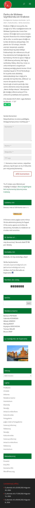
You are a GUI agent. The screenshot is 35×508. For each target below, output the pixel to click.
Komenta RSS (8, 468)
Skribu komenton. (24, 23)
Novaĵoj (6, 408)
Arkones (7, 394)
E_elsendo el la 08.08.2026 (14, 500)
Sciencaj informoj (10, 425)
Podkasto (7, 388)
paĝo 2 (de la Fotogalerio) (13, 422)
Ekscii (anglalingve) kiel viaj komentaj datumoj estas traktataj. (17, 189)
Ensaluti (6, 461)
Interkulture (8, 401)
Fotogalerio (8, 418)
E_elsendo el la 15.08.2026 (14, 494)
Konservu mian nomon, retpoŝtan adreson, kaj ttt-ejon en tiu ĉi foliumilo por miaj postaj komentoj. (17, 166)
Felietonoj (7, 429)
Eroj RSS (7, 465)
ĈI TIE (28, 242)
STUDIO (6, 391)
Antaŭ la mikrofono (11, 412)
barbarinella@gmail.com (15, 267)
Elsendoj (7, 405)
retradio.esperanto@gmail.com (15, 265)
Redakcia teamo (9, 398)
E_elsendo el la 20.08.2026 (14, 488)
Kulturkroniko (12, 23)
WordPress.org (9, 471)
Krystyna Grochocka (19, 20)
